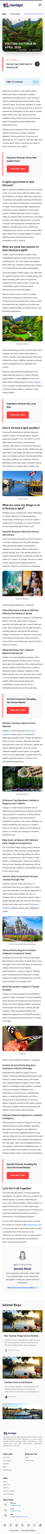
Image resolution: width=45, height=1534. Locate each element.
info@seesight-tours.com (19, 1517)
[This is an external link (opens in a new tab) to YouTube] (28, 1525)
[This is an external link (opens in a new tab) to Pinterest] (16, 1525)
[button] (40, 5)
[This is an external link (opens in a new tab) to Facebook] (11, 1525)
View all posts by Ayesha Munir (21, 1288)
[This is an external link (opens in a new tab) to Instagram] (5, 1525)
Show (36, 82)
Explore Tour (18, 169)
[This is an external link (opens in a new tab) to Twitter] (22, 1525)
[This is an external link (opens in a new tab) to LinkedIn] (34, 1525)
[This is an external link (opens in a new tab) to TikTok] (40, 1525)
